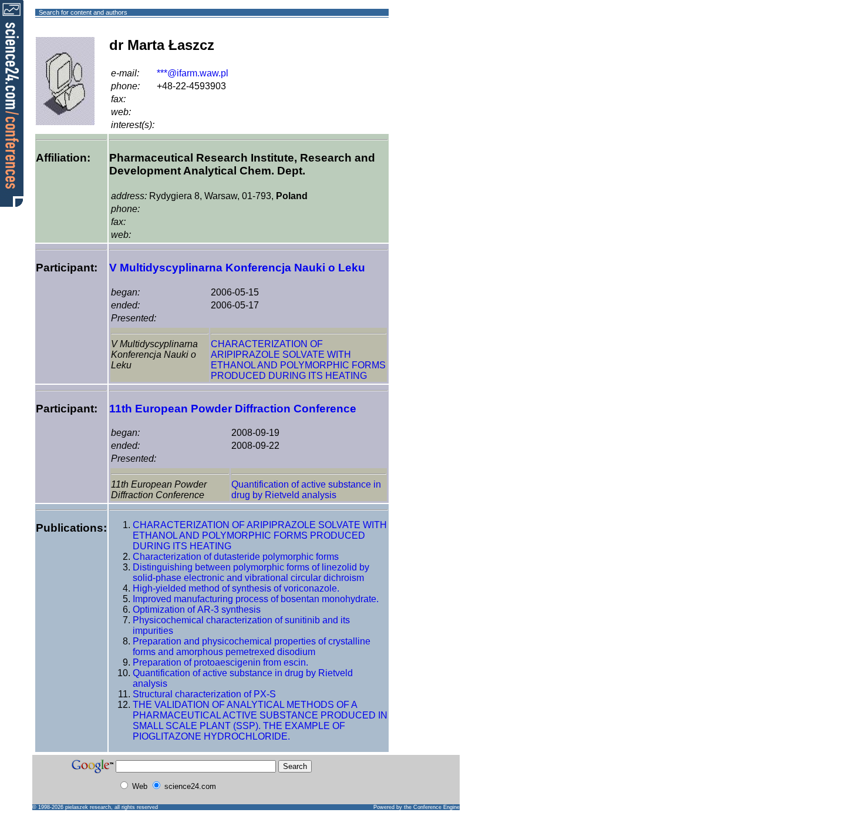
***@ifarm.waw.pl (192, 73)
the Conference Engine (432, 807)
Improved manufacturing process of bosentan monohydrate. (256, 599)
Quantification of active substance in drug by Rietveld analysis (306, 489)
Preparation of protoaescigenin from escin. (220, 662)
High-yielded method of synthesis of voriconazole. (236, 588)
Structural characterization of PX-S (204, 694)
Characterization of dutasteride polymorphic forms (236, 557)
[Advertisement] (431, 55)
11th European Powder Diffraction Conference (232, 408)
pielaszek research (88, 807)
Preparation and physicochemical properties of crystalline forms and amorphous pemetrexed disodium (251, 646)
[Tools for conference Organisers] (11, 103)
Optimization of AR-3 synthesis (197, 609)
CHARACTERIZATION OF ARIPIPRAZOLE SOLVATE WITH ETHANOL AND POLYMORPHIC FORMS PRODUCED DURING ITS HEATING (298, 360)
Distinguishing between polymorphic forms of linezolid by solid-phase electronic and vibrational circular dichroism (251, 572)
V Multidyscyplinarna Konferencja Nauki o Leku (237, 267)
